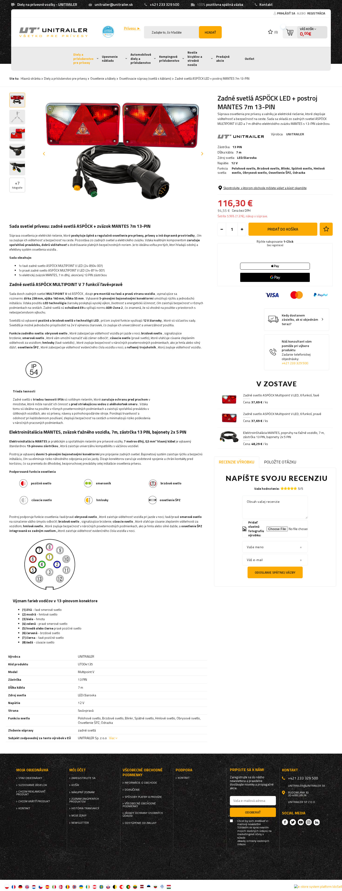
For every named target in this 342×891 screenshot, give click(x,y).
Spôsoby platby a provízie (143, 797)
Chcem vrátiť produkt (34, 801)
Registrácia (316, 13)
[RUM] (67, 886)
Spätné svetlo (301, 168)
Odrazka (299, 172)
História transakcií (85, 808)
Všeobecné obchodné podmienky (139, 805)
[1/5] (282, 488)
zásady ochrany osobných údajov (253, 842)
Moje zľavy (79, 815)
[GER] (20, 886)
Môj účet (77, 770)
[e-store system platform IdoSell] (318, 886)
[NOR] (74, 886)
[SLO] (108, 886)
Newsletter (80, 822)
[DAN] (60, 886)
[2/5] (285, 488)
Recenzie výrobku (236, 462)
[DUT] (33, 886)
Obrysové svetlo (255, 172)
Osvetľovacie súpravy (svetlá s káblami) (145, 78)
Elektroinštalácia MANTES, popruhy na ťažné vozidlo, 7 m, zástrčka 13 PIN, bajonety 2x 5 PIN (284, 435)
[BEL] (114, 886)
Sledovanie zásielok (32, 785)
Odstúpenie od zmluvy (141, 823)
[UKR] (81, 886)
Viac (112, 737)
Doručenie (132, 789)
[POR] (128, 886)
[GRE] (162, 886)
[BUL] (155, 886)
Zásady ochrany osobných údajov (143, 814)
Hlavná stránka (30, 78)
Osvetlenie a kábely (103, 78)
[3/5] (288, 488)
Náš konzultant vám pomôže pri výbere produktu (297, 352)
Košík (75, 785)
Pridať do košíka (283, 229)
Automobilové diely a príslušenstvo (141, 58)
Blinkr (285, 168)
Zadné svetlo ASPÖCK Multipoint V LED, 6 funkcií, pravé (282, 413)
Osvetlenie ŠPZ (279, 172)
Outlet (249, 58)
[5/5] (295, 488)
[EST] (148, 886)
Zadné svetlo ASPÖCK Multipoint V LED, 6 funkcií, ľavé (281, 395)
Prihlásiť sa (286, 13)
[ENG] (27, 886)
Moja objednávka (32, 770)
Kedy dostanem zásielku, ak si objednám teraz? (300, 319)
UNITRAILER (295, 134)
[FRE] (13, 886)
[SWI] (121, 886)
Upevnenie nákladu (110, 58)
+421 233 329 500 (164, 4)
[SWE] (101, 886)
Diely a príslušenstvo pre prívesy (83, 58)
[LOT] (141, 886)
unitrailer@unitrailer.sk (114, 4)
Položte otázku (280, 462)
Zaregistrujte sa (83, 778)
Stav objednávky (30, 778)
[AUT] (94, 886)
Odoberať (253, 812)
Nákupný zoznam (82, 792)
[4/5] (292, 488)
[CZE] (40, 886)
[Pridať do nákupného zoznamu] (326, 229)
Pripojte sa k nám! (247, 770)
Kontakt (266, 4)
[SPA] (47, 886)
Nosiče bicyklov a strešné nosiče (195, 58)
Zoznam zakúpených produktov (84, 800)
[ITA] (54, 886)
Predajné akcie (223, 58)
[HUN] (168, 886)
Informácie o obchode (141, 782)
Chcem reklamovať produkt (30, 793)
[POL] (6, 886)
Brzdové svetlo (268, 168)
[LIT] (135, 886)
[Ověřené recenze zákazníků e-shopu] (108, 31)
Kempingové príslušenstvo (169, 58)
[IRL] (87, 886)
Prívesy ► (132, 28)
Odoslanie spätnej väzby (275, 572)
